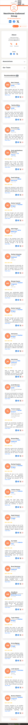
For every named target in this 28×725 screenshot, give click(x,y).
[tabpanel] (14, 399)
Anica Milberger (16, 230)
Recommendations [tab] (11, 75)
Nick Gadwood (15, 256)
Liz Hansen (15, 154)
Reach (17, 724)
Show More (14, 719)
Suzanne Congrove (17, 283)
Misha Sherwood (16, 179)
